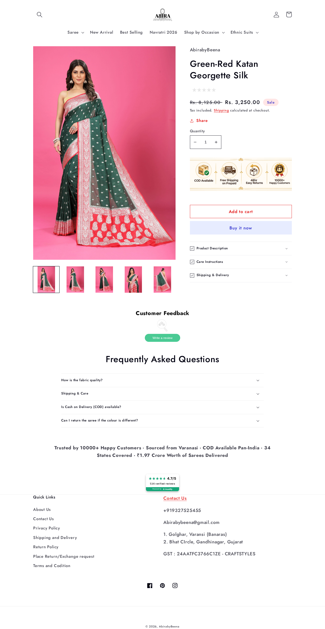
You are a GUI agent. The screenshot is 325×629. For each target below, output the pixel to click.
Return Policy (46, 547)
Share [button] (202, 120)
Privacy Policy (46, 528)
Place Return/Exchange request (63, 556)
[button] (39, 14)
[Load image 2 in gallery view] (75, 279)
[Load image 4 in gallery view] (133, 279)
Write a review (162, 338)
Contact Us (43, 519)
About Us (42, 509)
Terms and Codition (52, 566)
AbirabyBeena (169, 626)
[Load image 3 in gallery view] (104, 279)
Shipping (221, 110)
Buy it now (240, 228)
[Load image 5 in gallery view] (162, 279)
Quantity (197, 131)
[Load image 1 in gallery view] (46, 279)
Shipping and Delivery (55, 538)
